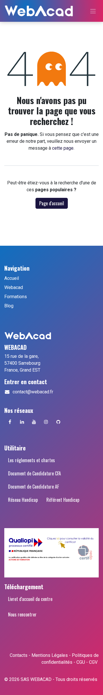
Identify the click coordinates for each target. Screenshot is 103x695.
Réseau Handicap (23, 499)
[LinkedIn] (22, 421)
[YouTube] (34, 421)
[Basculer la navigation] (93, 11)
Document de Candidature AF (33, 486)
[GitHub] (58, 421)
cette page (63, 148)
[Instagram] (46, 421)
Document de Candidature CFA (34, 473)
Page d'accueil (51, 203)
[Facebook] (9, 421)
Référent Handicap (62, 499)
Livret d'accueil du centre (30, 599)
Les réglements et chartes (31, 460)
